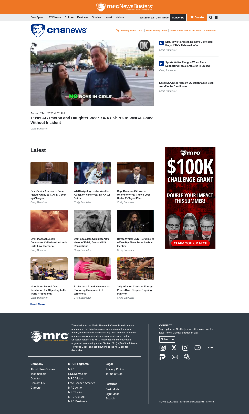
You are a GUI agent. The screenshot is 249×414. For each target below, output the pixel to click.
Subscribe (178, 17)
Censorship (210, 30)
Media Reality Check (156, 30)
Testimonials (147, 17)
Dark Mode (162, 17)
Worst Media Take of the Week (185, 30)
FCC (141, 30)
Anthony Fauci (128, 30)
